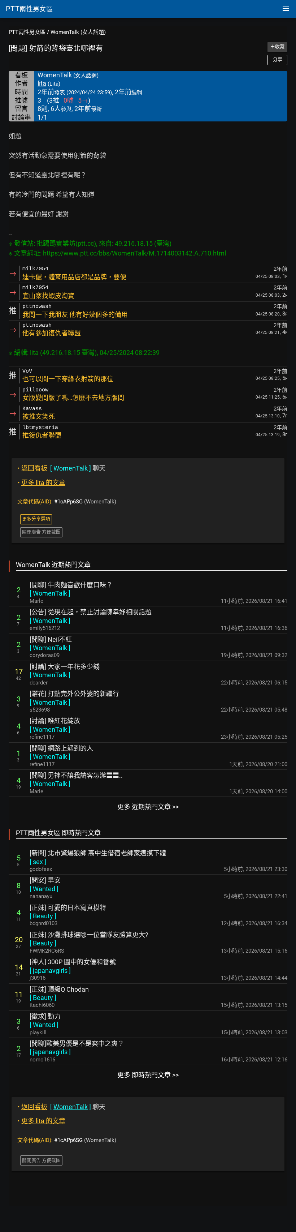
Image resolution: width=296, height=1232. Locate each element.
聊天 (61, 468)
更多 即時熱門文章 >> (148, 1075)
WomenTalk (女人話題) (78, 32)
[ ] (50, 593)
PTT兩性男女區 (27, 32)
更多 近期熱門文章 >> (148, 807)
